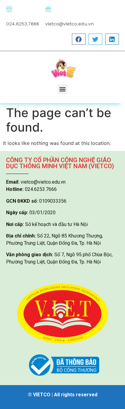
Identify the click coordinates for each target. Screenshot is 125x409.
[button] (79, 39)
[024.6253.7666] (9, 9)
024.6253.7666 (22, 24)
